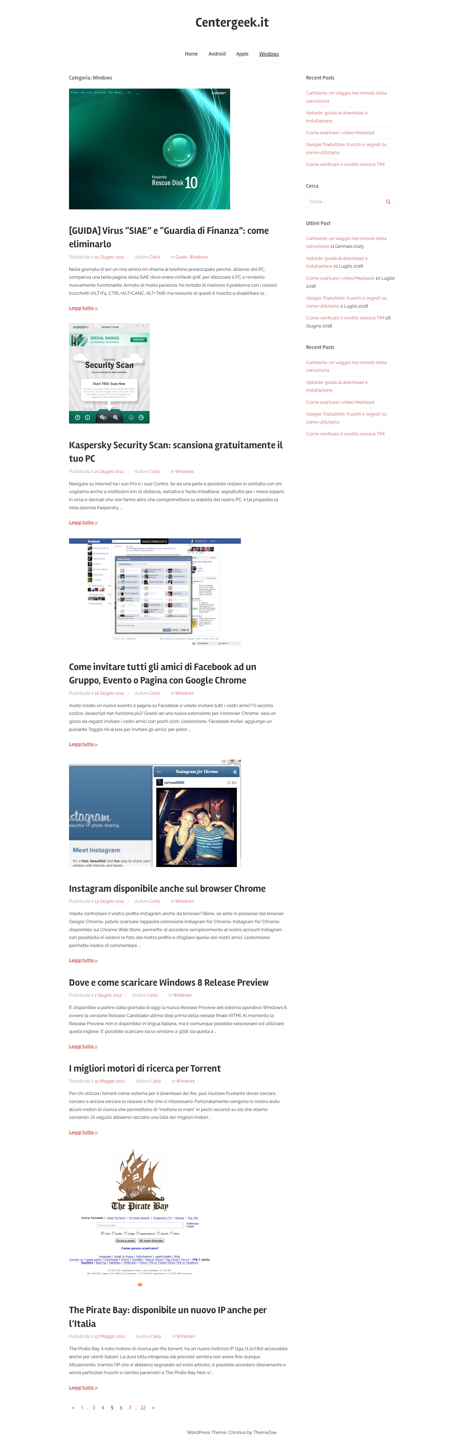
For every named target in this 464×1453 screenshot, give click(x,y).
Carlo (155, 257)
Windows (269, 53)
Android (217, 53)
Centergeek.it (232, 22)
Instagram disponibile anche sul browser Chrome (167, 889)
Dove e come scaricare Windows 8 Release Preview (169, 983)
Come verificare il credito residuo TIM (345, 164)
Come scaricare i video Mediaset (340, 132)
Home (191, 53)
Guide (181, 257)
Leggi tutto (81, 308)
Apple (242, 53)
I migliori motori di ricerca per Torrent (145, 1069)
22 (143, 1407)
